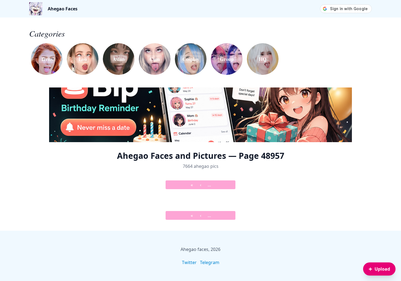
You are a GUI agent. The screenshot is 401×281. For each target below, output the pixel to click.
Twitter (189, 262)
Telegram (209, 262)
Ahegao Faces (62, 9)
